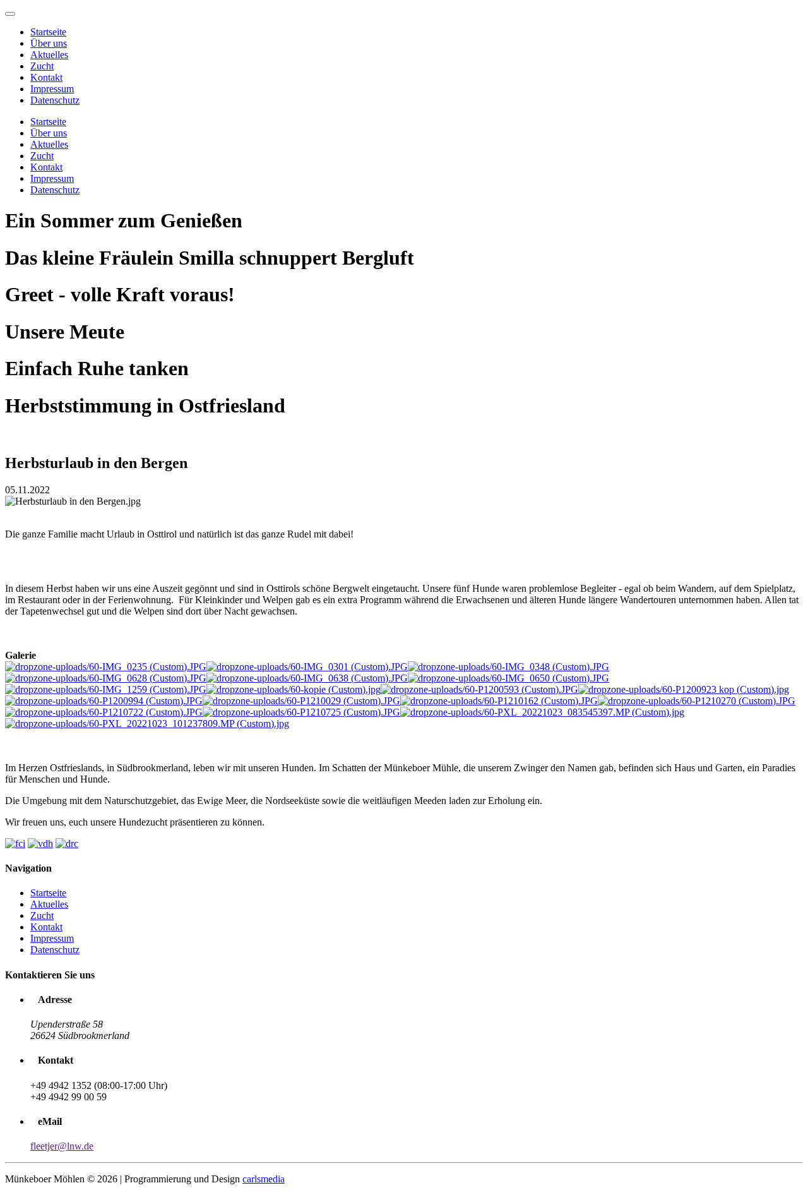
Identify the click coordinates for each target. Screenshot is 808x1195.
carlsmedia (263, 1179)
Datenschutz (55, 100)
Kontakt (46, 77)
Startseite (48, 32)
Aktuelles (49, 54)
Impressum (52, 88)
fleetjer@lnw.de (61, 1146)
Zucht (42, 66)
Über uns (48, 43)
